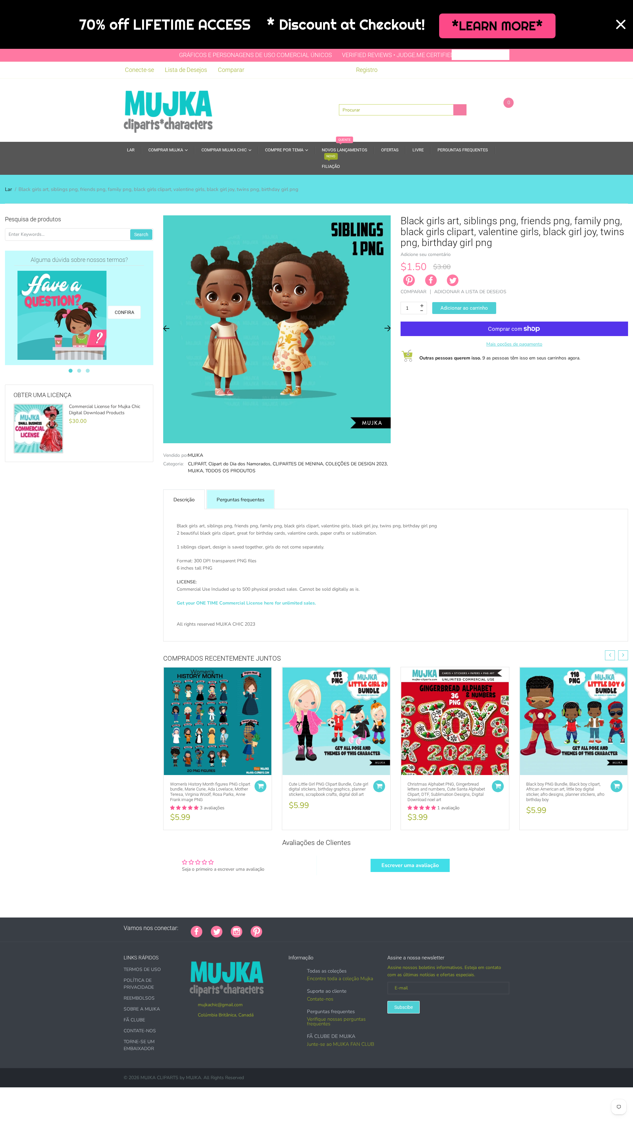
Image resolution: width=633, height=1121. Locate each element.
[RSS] (287, 928)
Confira (124, 312)
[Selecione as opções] (260, 786)
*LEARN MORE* (497, 26)
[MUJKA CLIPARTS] (168, 109)
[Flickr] (295, 928)
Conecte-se (139, 69)
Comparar (231, 69)
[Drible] (320, 928)
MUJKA (195, 455)
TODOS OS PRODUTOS (230, 471)
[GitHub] (279, 928)
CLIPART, (197, 464)
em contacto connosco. (387, 631)
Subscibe (403, 1007)
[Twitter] (452, 280)
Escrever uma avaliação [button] (410, 865)
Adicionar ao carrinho (464, 308)
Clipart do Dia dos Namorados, (239, 464)
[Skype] (345, 928)
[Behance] (361, 928)
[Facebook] (430, 280)
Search (141, 234)
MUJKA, (196, 471)
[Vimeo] (328, 928)
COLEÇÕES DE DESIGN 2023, (356, 464)
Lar (8, 189)
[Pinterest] (256, 931)
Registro (366, 69)
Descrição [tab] (184, 499)
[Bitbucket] (304, 928)
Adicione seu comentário (426, 254)
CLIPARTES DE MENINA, (298, 464)
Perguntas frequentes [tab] (240, 499)
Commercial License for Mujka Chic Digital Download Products (104, 410)
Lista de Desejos (186, 69)
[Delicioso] (337, 928)
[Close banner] (621, 24)
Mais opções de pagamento (514, 344)
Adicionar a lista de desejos (470, 292)
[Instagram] (236, 931)
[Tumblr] (312, 928)
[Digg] (353, 928)
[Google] (271, 928)
